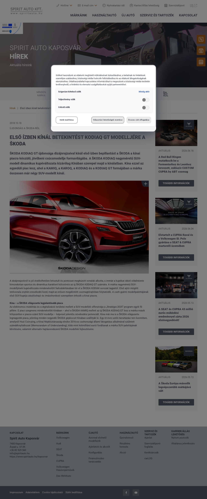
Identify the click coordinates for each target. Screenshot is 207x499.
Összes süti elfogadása (138, 120)
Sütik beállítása (67, 120)
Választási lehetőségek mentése (107, 120)
